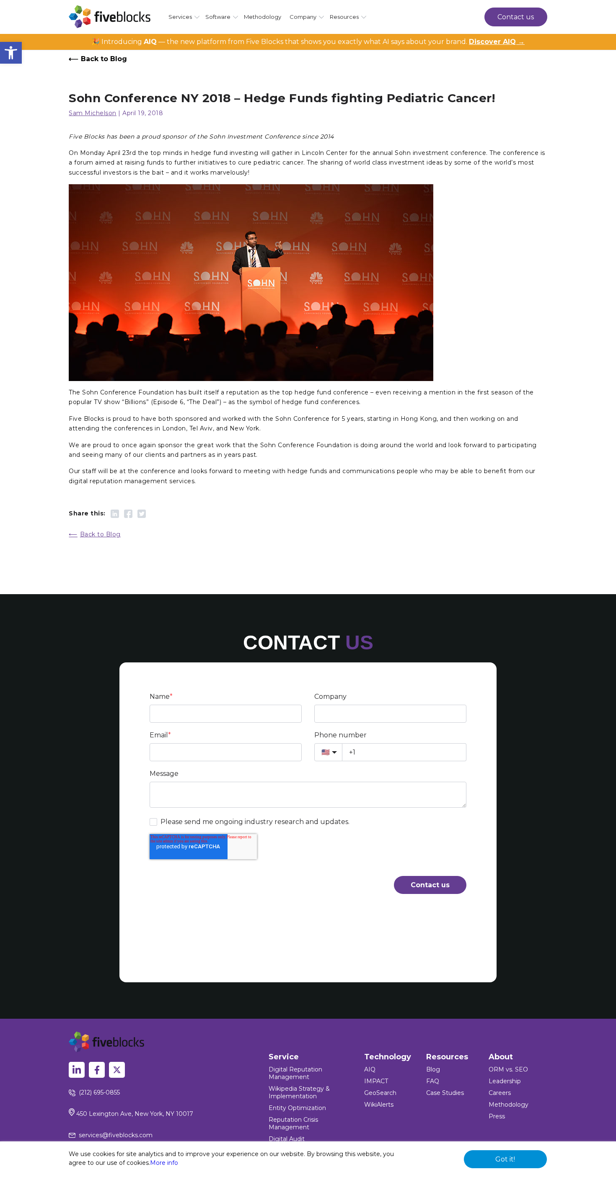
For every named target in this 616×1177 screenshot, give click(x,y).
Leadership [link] (505, 1081)
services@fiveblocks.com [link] (116, 1135)
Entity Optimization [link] (297, 1108)
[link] (11, 53)
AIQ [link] (369, 1069)
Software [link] (217, 16)
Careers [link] (500, 1093)
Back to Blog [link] (104, 59)
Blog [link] (433, 1069)
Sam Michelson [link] (92, 113)
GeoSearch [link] (380, 1093)
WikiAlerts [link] (378, 1104)
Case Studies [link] (445, 1093)
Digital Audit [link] (287, 1139)
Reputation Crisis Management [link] (293, 1123)
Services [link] (180, 16)
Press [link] (497, 1116)
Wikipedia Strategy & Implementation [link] (299, 1092)
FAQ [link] (432, 1081)
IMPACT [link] (376, 1081)
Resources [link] (344, 16)
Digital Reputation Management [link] (295, 1073)
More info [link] (164, 1163)
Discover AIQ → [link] (497, 42)
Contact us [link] (515, 17)
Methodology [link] (262, 16)
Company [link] (303, 16)
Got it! (505, 1159)
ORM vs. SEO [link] (508, 1069)
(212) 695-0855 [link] (99, 1092)
